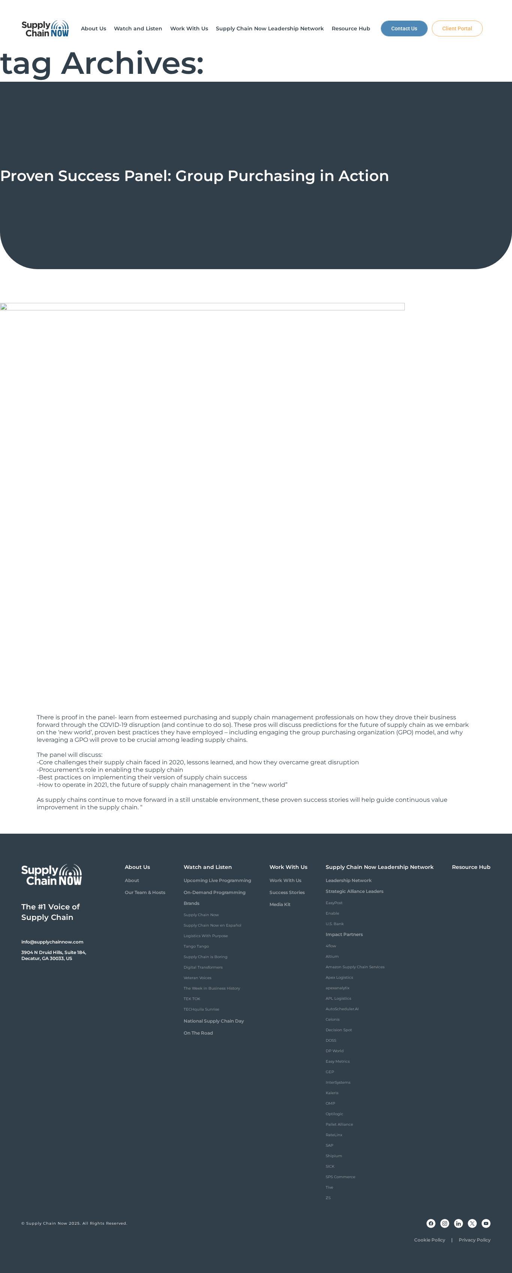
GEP (330, 1071)
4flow (331, 946)
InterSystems (338, 1082)
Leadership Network (349, 880)
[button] (93, 28)
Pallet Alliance (339, 1124)
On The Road (198, 1033)
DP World (335, 1050)
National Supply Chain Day (214, 1021)
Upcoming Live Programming (217, 880)
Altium (332, 956)
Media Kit (279, 904)
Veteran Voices (197, 977)
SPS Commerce (340, 1176)
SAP (329, 1145)
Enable (332, 913)
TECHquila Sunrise (201, 1009)
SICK (330, 1166)
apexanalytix (337, 987)
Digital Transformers (203, 967)
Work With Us (285, 880)
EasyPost (334, 902)
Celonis (333, 1019)
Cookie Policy (429, 1240)
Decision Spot (339, 1029)
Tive (329, 1187)
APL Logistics (338, 998)
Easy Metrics (338, 1061)
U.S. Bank (335, 923)
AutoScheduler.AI (342, 1008)
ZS (328, 1197)
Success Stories (287, 892)
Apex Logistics (339, 977)
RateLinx (334, 1134)
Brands (191, 903)
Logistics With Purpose (206, 935)
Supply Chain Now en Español (212, 925)
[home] (45, 28)
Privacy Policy (475, 1240)
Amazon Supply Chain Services (355, 966)
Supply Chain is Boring (206, 956)
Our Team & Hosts (145, 892)
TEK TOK (192, 998)
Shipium (334, 1155)
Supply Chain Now (201, 914)
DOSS (331, 1040)
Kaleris (332, 1092)
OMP (330, 1103)
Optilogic (334, 1113)
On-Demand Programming (215, 892)
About (132, 880)
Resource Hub (471, 867)
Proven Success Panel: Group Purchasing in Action (194, 175)
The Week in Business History (212, 988)
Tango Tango (196, 946)
